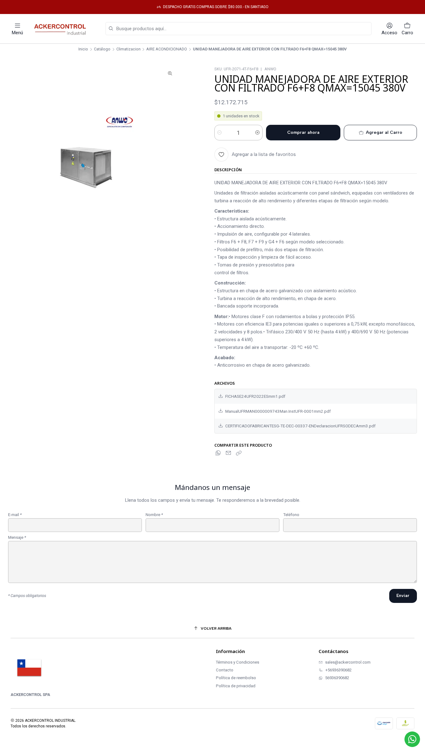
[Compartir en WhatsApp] (218, 453)
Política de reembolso (236, 677)
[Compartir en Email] (228, 453)
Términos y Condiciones (237, 662)
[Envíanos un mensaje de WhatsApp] (412, 739)
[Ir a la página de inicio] (61, 28)
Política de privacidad (235, 686)
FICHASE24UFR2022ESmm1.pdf (255, 396)
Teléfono (291, 515)
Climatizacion (128, 49)
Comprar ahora (303, 132)
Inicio (83, 49)
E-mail (15, 515)
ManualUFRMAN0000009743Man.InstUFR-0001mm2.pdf (278, 411)
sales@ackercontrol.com (348, 662)
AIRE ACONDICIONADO (166, 49)
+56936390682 (338, 670)
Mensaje (17, 537)
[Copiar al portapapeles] (239, 453)
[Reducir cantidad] (219, 132)
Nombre (154, 515)
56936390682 (337, 677)
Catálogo (102, 49)
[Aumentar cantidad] (257, 132)
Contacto (224, 670)
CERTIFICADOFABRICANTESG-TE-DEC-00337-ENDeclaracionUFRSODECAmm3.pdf (300, 425)
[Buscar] (110, 28)
